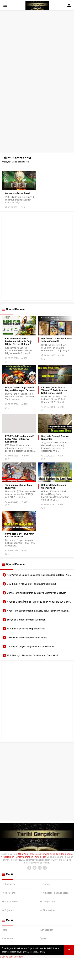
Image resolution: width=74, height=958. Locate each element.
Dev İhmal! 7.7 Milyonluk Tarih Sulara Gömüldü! (56, 340)
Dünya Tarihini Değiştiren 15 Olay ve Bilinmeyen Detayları (20, 389)
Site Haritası (49, 910)
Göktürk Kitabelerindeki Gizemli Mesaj (53, 486)
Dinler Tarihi (11, 901)
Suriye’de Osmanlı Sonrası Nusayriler (54, 437)
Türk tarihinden (64, 853)
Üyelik (43, 938)
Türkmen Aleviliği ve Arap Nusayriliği (18, 486)
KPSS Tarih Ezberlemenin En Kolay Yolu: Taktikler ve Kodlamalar (20, 439)
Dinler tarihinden (25, 856)
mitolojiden (41, 856)
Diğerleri (9, 910)
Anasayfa (6, 161)
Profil (4, 929)
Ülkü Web (23, 853)
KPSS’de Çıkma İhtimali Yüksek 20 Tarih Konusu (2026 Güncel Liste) (54, 390)
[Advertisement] (37, 38)
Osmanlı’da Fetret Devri (17, 193)
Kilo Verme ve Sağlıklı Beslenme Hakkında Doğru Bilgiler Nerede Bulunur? (19, 341)
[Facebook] (29, 868)
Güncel (46, 883)
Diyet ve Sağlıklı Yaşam (11, 956)
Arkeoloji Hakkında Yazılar (56, 892)
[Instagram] (40, 868)
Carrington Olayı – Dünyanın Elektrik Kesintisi (19, 535)
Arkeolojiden (8, 856)
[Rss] (45, 868)
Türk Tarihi (10, 892)
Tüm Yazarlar (46, 929)
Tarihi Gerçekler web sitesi (41, 853)
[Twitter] (34, 868)
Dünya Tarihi (49, 901)
